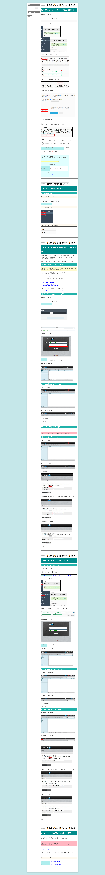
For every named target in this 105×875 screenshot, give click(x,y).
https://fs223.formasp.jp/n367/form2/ (56, 864)
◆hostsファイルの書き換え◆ (47, 276)
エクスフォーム (30, 19)
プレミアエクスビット (31, 17)
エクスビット (30, 15)
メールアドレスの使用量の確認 (52, 188)
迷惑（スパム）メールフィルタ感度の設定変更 (57, 10)
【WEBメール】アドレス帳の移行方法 (54, 560)
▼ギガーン (70, 575)
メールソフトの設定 (49, 174)
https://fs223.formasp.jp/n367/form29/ (56, 862)
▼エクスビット (44, 575)
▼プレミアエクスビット (56, 575)
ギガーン (29, 16)
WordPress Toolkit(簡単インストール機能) (56, 833)
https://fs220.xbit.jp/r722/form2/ (55, 861)
